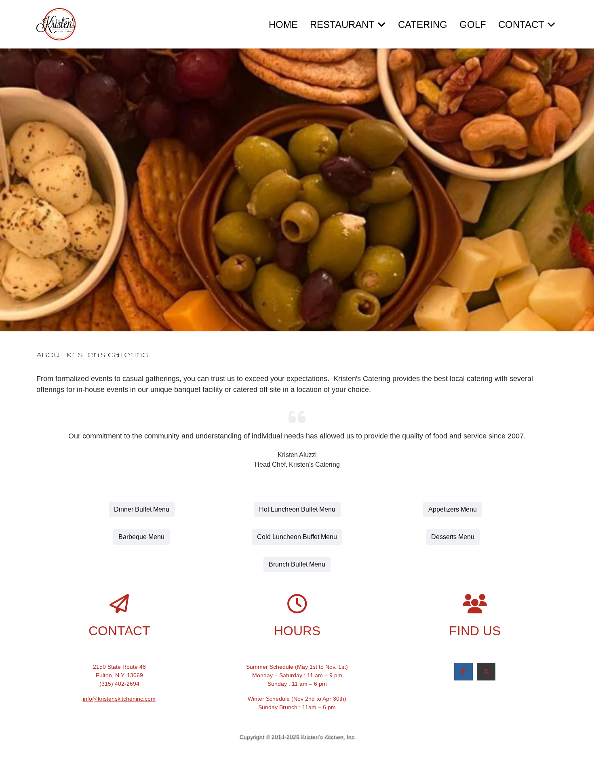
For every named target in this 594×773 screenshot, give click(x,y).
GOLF (472, 24)
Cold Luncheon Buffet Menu (297, 536)
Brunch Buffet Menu (297, 564)
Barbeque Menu (141, 536)
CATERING (422, 24)
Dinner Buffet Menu (141, 509)
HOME (283, 24)
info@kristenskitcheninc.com (119, 698)
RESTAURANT (342, 24)
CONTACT (521, 24)
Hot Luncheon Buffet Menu (297, 509)
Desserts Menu (452, 536)
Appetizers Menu (452, 509)
